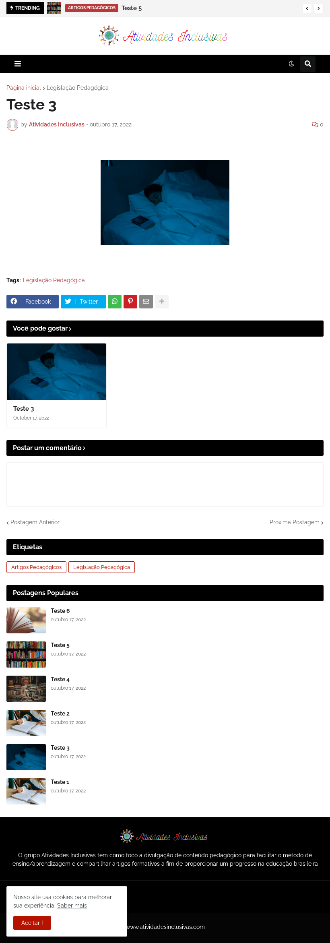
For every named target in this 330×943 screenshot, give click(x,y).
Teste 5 (60, 645)
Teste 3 (23, 408)
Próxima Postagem (295, 522)
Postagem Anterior (35, 522)
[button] (307, 8)
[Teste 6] (26, 620)
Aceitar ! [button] (32, 923)
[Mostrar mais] (162, 301)
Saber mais (72, 905)
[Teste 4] (56, 8)
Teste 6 (60, 611)
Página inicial (23, 88)
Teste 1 (60, 782)
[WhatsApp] (115, 301)
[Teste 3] (56, 371)
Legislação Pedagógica (78, 88)
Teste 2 (60, 713)
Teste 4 (77, 8)
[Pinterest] (130, 301)
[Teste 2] (26, 723)
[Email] (146, 301)
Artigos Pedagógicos (36, 567)
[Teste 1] (26, 791)
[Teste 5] (26, 654)
